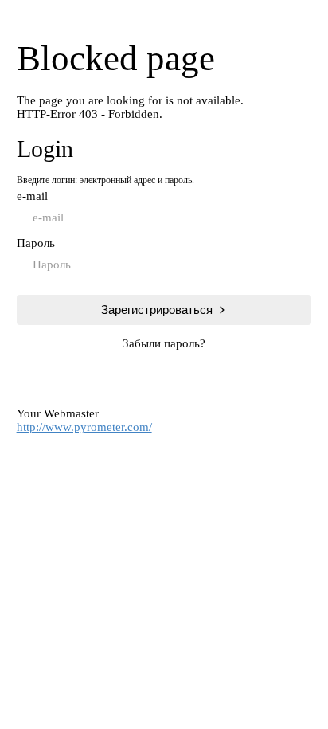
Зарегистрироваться (157, 309)
